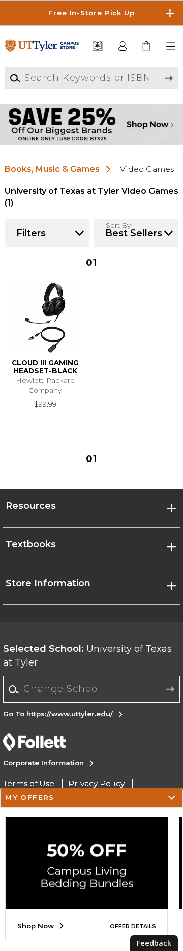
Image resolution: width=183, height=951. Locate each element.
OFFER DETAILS (133, 926)
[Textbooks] (97, 46)
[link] (147, 46)
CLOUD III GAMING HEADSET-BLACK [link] (45, 367)
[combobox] (91, 689)
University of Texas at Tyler (87, 655)
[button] (91, 13)
